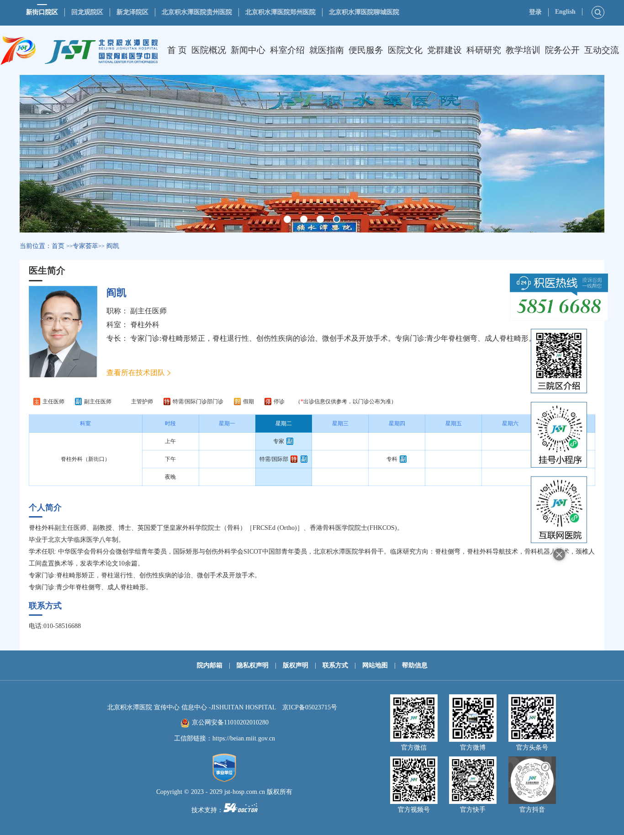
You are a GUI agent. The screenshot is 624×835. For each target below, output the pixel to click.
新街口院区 (42, 12)
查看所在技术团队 (135, 372)
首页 (58, 246)
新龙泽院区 (132, 12)
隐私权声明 (253, 665)
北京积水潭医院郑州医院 (280, 12)
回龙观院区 (87, 12)
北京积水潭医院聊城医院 (364, 12)
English (565, 11)
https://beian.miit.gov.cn (243, 738)
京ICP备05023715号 (309, 707)
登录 (535, 12)
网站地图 (375, 665)
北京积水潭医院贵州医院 (197, 12)
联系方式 (335, 665)
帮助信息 (415, 665)
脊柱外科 (144, 324)
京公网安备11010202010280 (230, 722)
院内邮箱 (209, 665)
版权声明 (295, 665)
